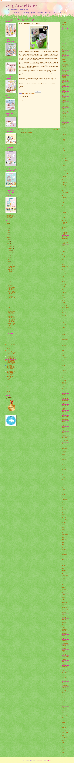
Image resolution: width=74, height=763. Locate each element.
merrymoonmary (40, 760)
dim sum (63, 253)
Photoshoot (64, 524)
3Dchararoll (64, 47)
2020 (8, 234)
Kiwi (63, 362)
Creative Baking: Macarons (65, 243)
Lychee (63, 406)
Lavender (64, 380)
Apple (63, 62)
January (9, 327)
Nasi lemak (64, 471)
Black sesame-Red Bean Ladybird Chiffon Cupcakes (11, 288)
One (63, 492)
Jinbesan (64, 353)
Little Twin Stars (65, 398)
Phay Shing (64, 522)
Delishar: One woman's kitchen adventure (10, 385)
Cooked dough (65, 214)
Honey (63, 332)
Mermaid (64, 435)
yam (63, 747)
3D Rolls (63, 46)
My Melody (64, 469)
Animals (63, 57)
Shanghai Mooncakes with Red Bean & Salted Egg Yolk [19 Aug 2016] (11, 362)
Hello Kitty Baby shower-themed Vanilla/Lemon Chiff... (11, 278)
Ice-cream (64, 343)
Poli (63, 551)
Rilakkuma (64, 590)
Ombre (63, 489)
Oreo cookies (64, 501)
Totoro (63, 702)
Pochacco (64, 546)
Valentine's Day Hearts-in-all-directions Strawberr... (10, 301)
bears (63, 95)
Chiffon (29, 93)
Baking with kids (65, 80)
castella (63, 150)
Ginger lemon (64, 304)
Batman (63, 90)
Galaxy (63, 297)
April (9, 261)
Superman (64, 659)
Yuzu (63, 754)
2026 (8, 223)
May (9, 259)
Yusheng (63, 752)
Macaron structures (64, 409)
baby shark (64, 72)
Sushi (63, 670)
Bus (63, 132)
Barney (63, 87)
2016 (8, 241)
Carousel (64, 147)
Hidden (63, 325)
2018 (8, 237)
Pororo (63, 559)
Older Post (57, 129)
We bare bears (65, 737)
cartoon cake (64, 148)
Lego (63, 384)
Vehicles (63, 729)
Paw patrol (64, 512)
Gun (63, 317)
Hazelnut (64, 320)
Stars (63, 638)
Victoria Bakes (10, 365)
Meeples (63, 430)
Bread (63, 118)
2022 (8, 230)
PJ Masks (64, 542)
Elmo (63, 279)
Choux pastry (64, 189)
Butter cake (64, 134)
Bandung (64, 85)
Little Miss (64, 394)
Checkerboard (65, 160)
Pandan (63, 507)
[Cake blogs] (11, 412)
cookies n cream (65, 219)
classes (63, 200)
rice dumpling (64, 589)
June (9, 257)
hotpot (63, 336)
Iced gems (64, 345)
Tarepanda (64, 677)
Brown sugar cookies (64, 124)
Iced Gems (10, 285)
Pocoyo (63, 547)
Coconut (63, 207)
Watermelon (64, 735)
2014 (8, 245)
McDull (63, 427)
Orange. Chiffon (65, 499)
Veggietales (64, 727)
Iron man (64, 348)
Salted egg (64, 604)
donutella (64, 259)
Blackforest (64, 108)
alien (63, 51)
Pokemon (64, 549)
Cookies (63, 217)
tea (62, 682)
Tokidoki (63, 695)
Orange (63, 497)
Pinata (63, 531)
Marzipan (64, 421)
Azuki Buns (64, 71)
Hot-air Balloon (65, 334)
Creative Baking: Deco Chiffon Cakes (65, 229)
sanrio (63, 605)
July (9, 255)
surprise (63, 661)
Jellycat (63, 352)
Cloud (63, 202)
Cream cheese (65, 220)
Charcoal (64, 158)
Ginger (63, 302)
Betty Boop (64, 100)
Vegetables (64, 725)
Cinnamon (64, 199)
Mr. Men (63, 464)
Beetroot (63, 97)
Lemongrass (64, 388)
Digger (63, 251)
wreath (63, 745)
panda (63, 506)
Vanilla (63, 722)
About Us (65, 22)
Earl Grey (64, 273)
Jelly (63, 350)
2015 (8, 243)
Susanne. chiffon (65, 666)
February (10, 264)
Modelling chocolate (64, 452)
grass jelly (64, 312)
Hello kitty (64, 324)
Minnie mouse (64, 448)
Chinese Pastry (65, 182)
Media (55, 13)
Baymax (63, 92)
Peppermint (64, 519)
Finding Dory (64, 286)
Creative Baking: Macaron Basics (65, 240)
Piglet (63, 527)
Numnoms (64, 481)
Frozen (63, 294)
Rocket (63, 594)
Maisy (63, 414)
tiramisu (63, 692)
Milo (63, 443)
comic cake (64, 210)
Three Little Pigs (65, 687)
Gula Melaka (64, 315)
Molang (63, 454)
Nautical (63, 474)
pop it (63, 556)
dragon (63, 264)
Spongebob (64, 631)
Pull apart (64, 568)
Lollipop (63, 403)
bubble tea (64, 127)
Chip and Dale (64, 184)
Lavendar (64, 378)
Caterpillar (64, 155)
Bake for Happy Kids (11, 335)
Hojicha (63, 327)
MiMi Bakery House (11, 360)
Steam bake (64, 640)
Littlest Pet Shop (65, 400)
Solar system (64, 620)
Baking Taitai (9, 350)
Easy (63, 276)
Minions (63, 446)
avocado (63, 67)
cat (62, 153)
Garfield (63, 300)
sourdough (64, 622)
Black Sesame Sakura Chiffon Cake (11, 282)
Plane (63, 544)
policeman (64, 552)
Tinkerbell (64, 690)
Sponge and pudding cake (64, 630)
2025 (8, 225)
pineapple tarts (65, 534)
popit (63, 557)
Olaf (63, 487)
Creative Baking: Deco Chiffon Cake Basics (65, 226)
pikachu (63, 529)
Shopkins (64, 610)
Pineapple (64, 532)
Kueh (63, 368)
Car (63, 143)
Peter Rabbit (64, 521)
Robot (63, 592)
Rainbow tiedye (65, 578)
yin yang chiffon (65, 749)
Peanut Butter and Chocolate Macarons (11, 270)
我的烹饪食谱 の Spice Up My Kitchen (11, 372)
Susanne (33, 93)
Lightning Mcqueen (64, 390)
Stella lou (64, 645)
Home (8, 13)
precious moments (64, 563)
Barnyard (64, 88)
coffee (63, 209)
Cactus (63, 137)
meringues (64, 432)
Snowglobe (64, 617)
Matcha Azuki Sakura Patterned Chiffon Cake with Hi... (12, 292)
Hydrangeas (64, 342)
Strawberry (64, 648)
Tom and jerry (64, 697)
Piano (63, 526)
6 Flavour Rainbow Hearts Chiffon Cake (11, 304)
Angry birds (64, 54)
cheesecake (64, 162)
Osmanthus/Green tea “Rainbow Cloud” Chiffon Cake (11, 313)
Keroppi (63, 358)
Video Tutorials (65, 730)
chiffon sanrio (64, 168)
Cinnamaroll (64, 197)
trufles (63, 709)
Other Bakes (48, 13)
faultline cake (64, 281)
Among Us (64, 52)
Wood (63, 742)
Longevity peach (65, 405)
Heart (63, 322)
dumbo (63, 269)
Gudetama (64, 314)
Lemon (63, 386)
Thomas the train (65, 685)
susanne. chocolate (64, 668)
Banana (63, 83)
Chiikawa (64, 176)
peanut (63, 514)
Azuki (63, 69)
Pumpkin (64, 570)
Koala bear (64, 363)
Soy (63, 624)
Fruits (63, 295)
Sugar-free (64, 654)
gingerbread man (65, 307)
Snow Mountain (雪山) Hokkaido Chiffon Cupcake (11, 320)
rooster (63, 597)
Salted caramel (65, 602)
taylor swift (64, 680)
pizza (63, 541)
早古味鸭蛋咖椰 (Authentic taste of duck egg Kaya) (11, 347)
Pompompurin (64, 554)
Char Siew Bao (65, 157)
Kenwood (64, 357)
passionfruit (64, 509)
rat (62, 581)
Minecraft (64, 445)
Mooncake (64, 462)
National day (64, 472)
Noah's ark (64, 479)
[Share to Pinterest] (40, 92)
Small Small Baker (10, 356)
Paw (63, 511)
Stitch (63, 646)
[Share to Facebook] (39, 92)
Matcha (63, 425)
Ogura (63, 486)
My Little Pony (65, 467)
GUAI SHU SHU (10, 376)
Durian (63, 271)
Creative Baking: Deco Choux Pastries (65, 233)
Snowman (64, 619)
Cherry (63, 163)
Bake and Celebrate (64, 77)
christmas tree (65, 192)
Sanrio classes (65, 607)
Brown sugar (64, 121)
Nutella (63, 482)
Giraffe (63, 309)
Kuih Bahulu (64, 372)
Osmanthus (64, 502)
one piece (64, 494)
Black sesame (25, 93)
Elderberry (64, 278)
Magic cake (64, 412)
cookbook (64, 212)
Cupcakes (64, 249)
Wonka (63, 740)
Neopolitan (64, 476)
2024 (8, 226)
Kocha (63, 365)
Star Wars (64, 636)
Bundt (63, 129)
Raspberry (64, 579)
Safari (63, 600)
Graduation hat (65, 310)
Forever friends (65, 292)
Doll (63, 258)
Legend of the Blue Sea (64, 383)
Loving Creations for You (21, 5)
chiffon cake (64, 170)
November (10, 248)
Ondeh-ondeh (64, 491)
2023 (8, 228)
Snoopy (63, 615)
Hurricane (64, 337)
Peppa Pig (64, 517)
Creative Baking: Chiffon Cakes (65, 223)
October (9, 250)
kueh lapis (64, 370)
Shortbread (64, 612)
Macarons (39, 13)
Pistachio (64, 539)
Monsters (64, 459)
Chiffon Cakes (16, 13)
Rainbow (63, 573)
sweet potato (64, 672)
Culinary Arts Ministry (64, 247)
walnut (63, 734)
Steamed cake (65, 643)
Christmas (64, 190)
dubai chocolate (65, 266)
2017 (8, 239)
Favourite (64, 283)
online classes (65, 496)
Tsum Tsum (64, 710)
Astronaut (64, 66)
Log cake (64, 401)
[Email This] (35, 92)
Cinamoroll (64, 194)
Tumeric (63, 712)
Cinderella (64, 195)
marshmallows (65, 419)
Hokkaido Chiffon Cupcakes (64, 330)
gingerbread (64, 305)
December (10, 246)
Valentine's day (65, 720)
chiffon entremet (65, 167)
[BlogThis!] (37, 92)
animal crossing (65, 56)
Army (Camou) (65, 64)
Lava (63, 377)
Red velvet (64, 583)
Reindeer (64, 587)
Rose (63, 599)
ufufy (63, 717)
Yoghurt (63, 750)
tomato (63, 700)
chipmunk (64, 185)
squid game (64, 633)
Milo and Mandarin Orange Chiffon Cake (11, 324)
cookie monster (65, 215)
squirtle (63, 635)
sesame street (65, 609)
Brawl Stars (64, 116)
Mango (63, 417)
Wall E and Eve (65, 732)
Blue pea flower (65, 111)
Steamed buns (65, 641)
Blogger (49, 760)
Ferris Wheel (64, 284)
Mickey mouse (65, 437)
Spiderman (64, 625)
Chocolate (64, 187)
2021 (8, 232)
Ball (63, 82)
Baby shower (64, 74)
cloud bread (64, 204)
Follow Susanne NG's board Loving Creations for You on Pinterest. (10, 216)
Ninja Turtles (64, 477)
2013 (8, 329)
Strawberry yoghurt (64, 651)
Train (63, 705)
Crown (63, 245)
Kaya (63, 355)
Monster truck (64, 457)
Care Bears (64, 145)
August (9, 253)
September (10, 252)
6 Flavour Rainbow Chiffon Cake (11, 267)
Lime (63, 392)
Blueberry (64, 113)
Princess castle (65, 567)
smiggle (63, 614)
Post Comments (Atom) (27, 132)
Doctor (63, 256)
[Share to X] (38, 92)
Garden (63, 299)
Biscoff (63, 102)
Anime (63, 59)
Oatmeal (63, 484)
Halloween (64, 319)
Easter (63, 274)
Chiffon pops (64, 172)
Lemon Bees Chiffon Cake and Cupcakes (11, 274)
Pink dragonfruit (65, 536)
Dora (63, 261)
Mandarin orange (65, 416)
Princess (64, 565)
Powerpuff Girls (65, 561)
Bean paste (64, 93)
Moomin (63, 461)
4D (62, 49)
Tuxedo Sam (64, 715)
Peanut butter (64, 516)
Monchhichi (64, 456)
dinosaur (63, 254)
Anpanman (64, 61)
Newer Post (21, 129)
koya (63, 367)
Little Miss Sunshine (64, 396)
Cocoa (63, 205)
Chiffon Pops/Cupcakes (29, 13)
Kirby (63, 360)
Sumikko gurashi (65, 656)
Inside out (64, 347)
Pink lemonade (65, 537)
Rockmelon (64, 595)
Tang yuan (64, 675)
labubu (63, 373)
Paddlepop (64, 504)
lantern (63, 375)
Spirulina (63, 627)
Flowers (63, 288)
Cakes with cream (64, 140)
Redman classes (63, 585)
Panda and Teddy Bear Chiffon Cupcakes (11, 308)
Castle (63, 152)
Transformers (64, 707)
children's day (64, 178)
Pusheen (64, 572)
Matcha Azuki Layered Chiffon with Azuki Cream (11, 296)
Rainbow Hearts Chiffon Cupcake (11, 317)
